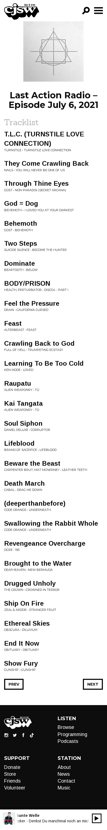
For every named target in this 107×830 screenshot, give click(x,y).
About (64, 767)
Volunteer (14, 788)
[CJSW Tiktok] (32, 735)
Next (92, 684)
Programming (72, 734)
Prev (14, 684)
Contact (66, 781)
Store (10, 774)
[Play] (97, 818)
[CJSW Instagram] (6, 735)
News (64, 774)
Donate (12, 767)
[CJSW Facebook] (23, 735)
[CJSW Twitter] (15, 735)
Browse (66, 727)
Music (64, 788)
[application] (96, 818)
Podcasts (68, 741)
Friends (12, 781)
